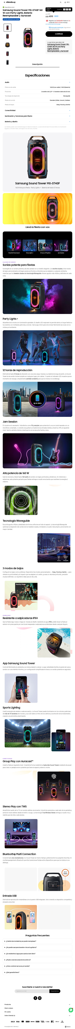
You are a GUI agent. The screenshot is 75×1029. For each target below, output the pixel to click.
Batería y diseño (37, 122)
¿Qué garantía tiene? (12, 972)
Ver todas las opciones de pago (53, 24)
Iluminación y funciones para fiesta (37, 116)
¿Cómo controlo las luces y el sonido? (18, 966)
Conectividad (37, 110)
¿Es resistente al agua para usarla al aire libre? (20, 954)
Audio (37, 82)
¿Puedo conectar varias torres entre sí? (18, 960)
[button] (60, 2)
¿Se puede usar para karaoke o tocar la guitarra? (21, 947)
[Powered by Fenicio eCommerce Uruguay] (67, 1026)
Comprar (59, 34)
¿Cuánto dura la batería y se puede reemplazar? (21, 941)
